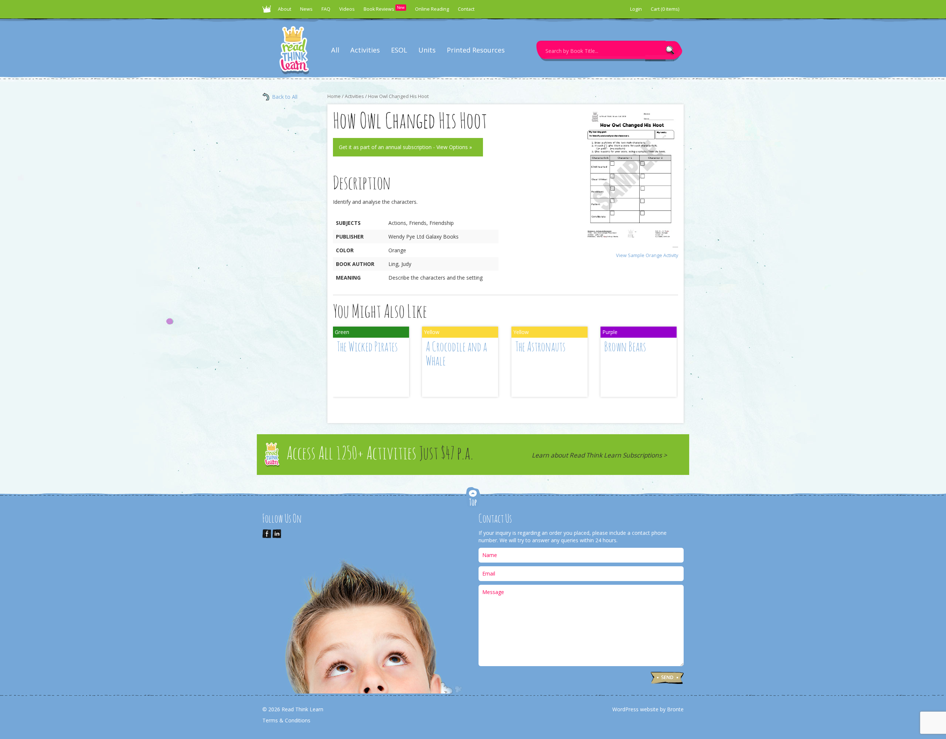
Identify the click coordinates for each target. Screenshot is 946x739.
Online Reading (432, 9)
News (306, 9)
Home (334, 96)
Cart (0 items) (665, 9)
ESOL (399, 49)
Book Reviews (384, 8)
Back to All (284, 96)
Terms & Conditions (286, 720)
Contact (466, 9)
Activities (365, 49)
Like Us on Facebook (266, 533)
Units (427, 49)
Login (636, 9)
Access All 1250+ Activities (379, 454)
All (335, 49)
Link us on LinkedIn (276, 533)
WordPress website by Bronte (648, 709)
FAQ (325, 9)
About (284, 9)
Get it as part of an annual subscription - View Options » (405, 147)
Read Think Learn (267, 11)
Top (473, 498)
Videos (347, 9)
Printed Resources (476, 49)
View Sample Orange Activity (647, 255)
